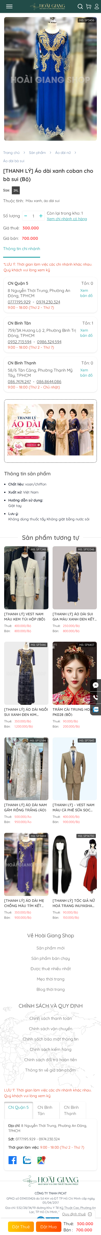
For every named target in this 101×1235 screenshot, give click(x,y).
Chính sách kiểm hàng (50, 1049)
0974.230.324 (48, 301)
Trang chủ (11, 152)
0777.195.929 (19, 301)
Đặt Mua (48, 1226)
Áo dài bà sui (13, 161)
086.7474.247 (19, 381)
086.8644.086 (49, 381)
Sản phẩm (37, 152)
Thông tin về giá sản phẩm (50, 1070)
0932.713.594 (19, 341)
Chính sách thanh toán (51, 1018)
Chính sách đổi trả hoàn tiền (50, 1059)
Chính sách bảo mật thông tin (50, 1039)
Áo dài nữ (63, 152)
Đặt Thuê (21, 1226)
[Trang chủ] (47, 6)
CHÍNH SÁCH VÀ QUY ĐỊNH (51, 1005)
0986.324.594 (49, 341)
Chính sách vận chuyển (50, 1028)
